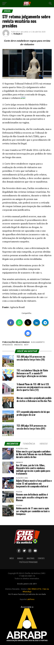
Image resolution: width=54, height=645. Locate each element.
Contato (41, 558)
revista (19, 345)
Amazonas (30, 558)
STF (27, 345)
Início (12, 558)
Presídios (8, 345)
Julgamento (38, 342)
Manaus (20, 558)
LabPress (30, 599)
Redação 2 (18, 34)
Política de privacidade (28, 562)
